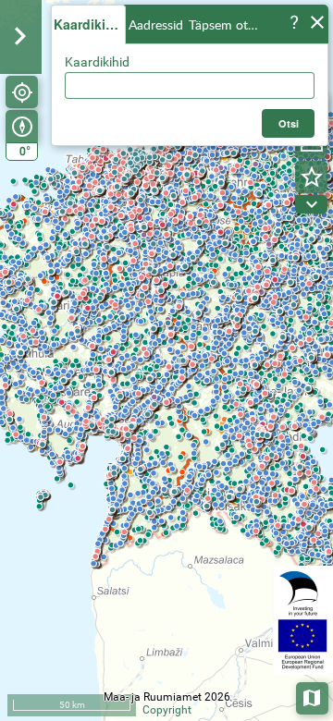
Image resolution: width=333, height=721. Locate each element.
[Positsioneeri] (22, 92)
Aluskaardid (313, 696)
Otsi (289, 123)
